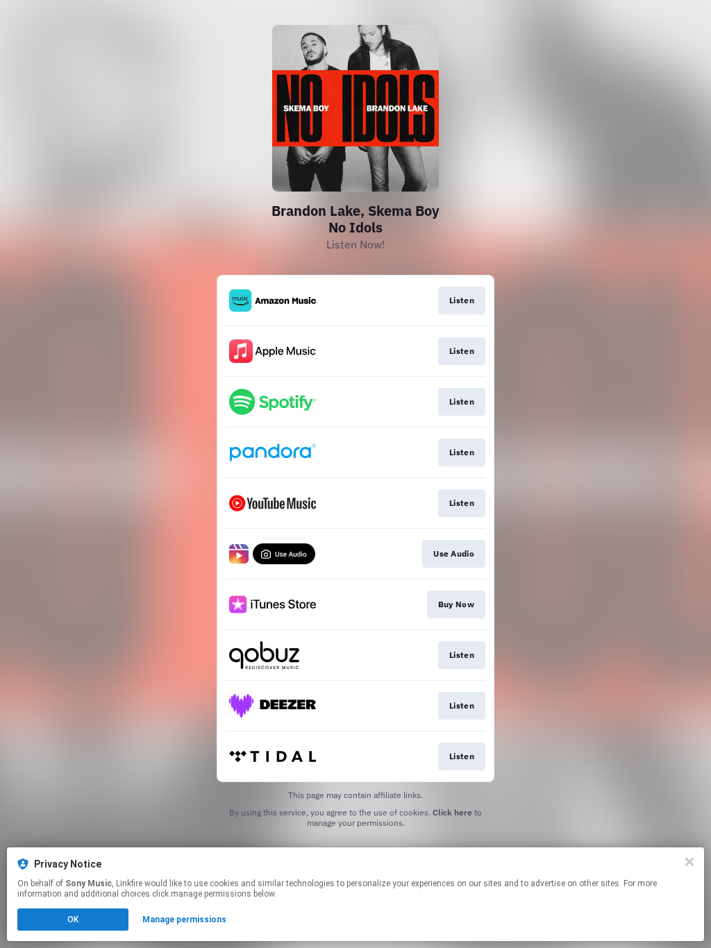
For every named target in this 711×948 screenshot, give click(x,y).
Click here (452, 812)
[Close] (689, 862)
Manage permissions (184, 919)
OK (72, 919)
